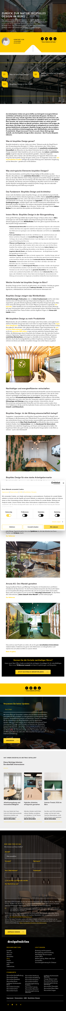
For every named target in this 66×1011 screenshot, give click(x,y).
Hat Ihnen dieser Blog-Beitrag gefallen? (20, 758)
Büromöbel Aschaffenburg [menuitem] (15, 975)
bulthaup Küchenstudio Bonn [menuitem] (14, 984)
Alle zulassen (54, 527)
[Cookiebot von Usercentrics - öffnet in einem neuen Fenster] (52, 483)
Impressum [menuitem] (10, 962)
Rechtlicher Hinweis (30, 492)
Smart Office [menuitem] (39, 956)
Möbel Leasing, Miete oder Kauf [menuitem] (45, 958)
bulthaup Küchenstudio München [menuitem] (51, 976)
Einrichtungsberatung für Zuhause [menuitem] (45, 962)
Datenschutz (14, 492)
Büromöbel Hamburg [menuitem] (32, 975)
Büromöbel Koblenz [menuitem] (31, 981)
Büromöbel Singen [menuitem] (50, 990)
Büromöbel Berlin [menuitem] (12, 977)
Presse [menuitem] (9, 960)
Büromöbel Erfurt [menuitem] (12, 989)
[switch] (23, 514)
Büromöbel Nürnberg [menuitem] (51, 981)
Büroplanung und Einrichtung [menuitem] (44, 952)
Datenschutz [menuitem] (10, 966)
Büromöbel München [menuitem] (31, 989)
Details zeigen (56, 521)
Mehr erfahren (9, 819)
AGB (21, 492)
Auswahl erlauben (33, 527)
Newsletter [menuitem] (10, 956)
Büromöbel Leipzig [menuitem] (31, 987)
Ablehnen (12, 527)
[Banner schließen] (63, 483)
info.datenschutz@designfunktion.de (21, 917)
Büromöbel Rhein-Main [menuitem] (51, 988)
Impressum (5, 492)
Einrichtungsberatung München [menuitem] (32, 991)
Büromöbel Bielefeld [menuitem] (13, 979)
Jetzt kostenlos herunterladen (30, 672)
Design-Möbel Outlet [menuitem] (50, 979)
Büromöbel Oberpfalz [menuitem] (51, 986)
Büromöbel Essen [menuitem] (12, 991)
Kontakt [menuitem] (9, 950)
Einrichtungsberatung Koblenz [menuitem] (32, 984)
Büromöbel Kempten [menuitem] (31, 979)
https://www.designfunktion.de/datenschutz (33, 923)
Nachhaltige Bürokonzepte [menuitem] (43, 954)
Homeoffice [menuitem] (38, 960)
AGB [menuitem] (8, 964)
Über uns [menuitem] (9, 952)
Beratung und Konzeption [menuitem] (43, 950)
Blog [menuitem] (8, 958)
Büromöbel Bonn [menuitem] (12, 981)
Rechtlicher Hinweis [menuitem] (34, 998)
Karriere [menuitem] (9, 954)
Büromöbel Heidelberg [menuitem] (32, 977)
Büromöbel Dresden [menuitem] (13, 987)
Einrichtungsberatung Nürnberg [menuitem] (50, 983)
